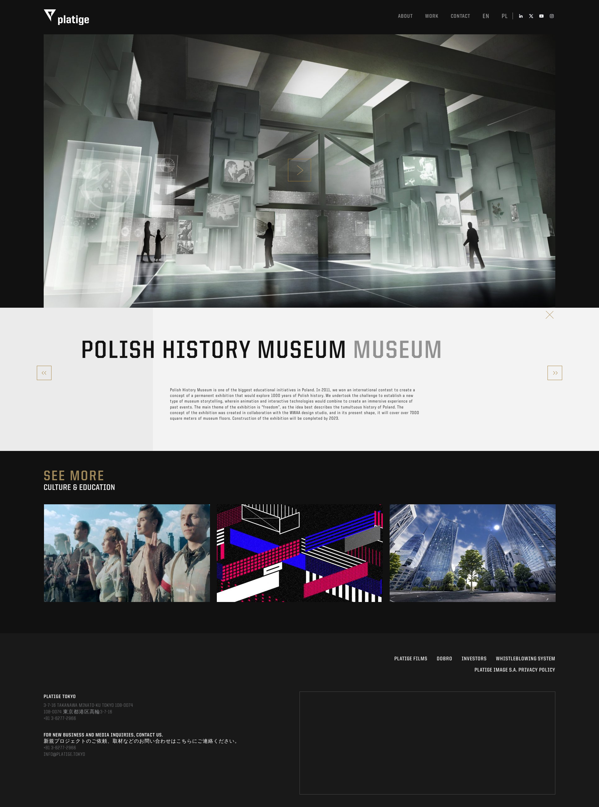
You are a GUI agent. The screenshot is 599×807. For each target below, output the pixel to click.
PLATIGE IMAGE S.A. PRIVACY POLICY (515, 670)
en (486, 16)
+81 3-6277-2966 (60, 718)
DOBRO (444, 659)
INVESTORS (474, 659)
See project (127, 564)
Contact (460, 16)
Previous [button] (44, 553)
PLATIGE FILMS (410, 659)
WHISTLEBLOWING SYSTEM (525, 659)
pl (505, 16)
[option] (127, 553)
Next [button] (555, 553)
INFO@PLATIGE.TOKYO (64, 754)
